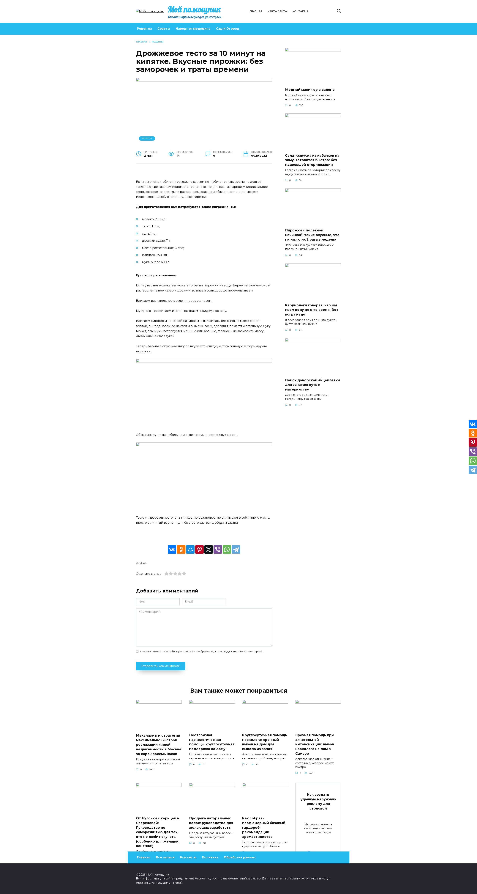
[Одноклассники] (181, 549)
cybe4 (142, 563)
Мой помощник (194, 9)
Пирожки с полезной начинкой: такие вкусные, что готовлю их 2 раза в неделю (312, 234)
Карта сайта (277, 11)
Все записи (165, 857)
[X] (208, 549)
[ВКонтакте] (172, 549)
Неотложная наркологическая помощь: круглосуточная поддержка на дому (212, 742)
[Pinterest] (199, 549)
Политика (210, 857)
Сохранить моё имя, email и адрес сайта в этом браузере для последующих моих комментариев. (201, 651)
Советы (163, 28)
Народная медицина (193, 28)
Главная (256, 11)
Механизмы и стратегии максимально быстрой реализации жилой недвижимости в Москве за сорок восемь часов (158, 744)
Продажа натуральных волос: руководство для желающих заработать (211, 822)
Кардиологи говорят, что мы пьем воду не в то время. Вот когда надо (311, 309)
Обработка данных (240, 857)
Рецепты (144, 28)
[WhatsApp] (227, 549)
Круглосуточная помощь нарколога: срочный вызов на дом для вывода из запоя (264, 742)
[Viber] (218, 549)
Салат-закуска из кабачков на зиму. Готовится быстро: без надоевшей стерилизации (312, 159)
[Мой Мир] (190, 549)
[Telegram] (236, 549)
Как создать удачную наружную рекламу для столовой (318, 801)
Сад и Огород (227, 28)
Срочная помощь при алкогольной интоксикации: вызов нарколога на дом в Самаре (314, 744)
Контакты (300, 11)
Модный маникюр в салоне (310, 90)
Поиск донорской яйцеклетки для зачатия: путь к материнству (312, 384)
